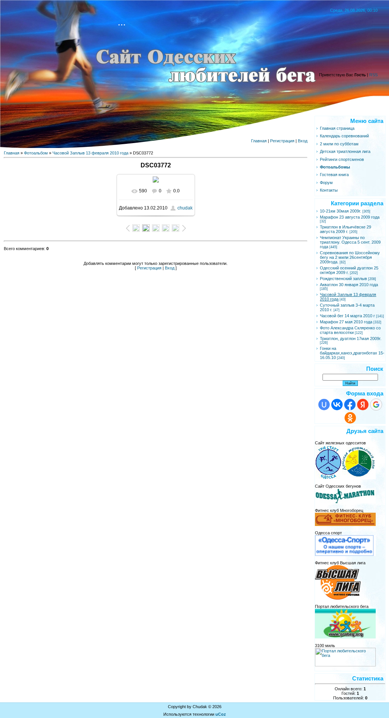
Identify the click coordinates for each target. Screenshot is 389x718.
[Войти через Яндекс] (362, 404)
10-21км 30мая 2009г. (340, 211)
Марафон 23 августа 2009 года (350, 217)
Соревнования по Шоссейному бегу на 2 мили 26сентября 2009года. (350, 257)
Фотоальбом (36, 153)
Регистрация (282, 141)
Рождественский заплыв (343, 278)
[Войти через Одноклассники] (350, 418)
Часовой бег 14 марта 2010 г (347, 315)
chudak (185, 208)
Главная (259, 141)
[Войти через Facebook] (350, 404)
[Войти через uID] (324, 404)
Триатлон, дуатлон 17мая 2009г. (350, 338)
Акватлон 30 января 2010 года (349, 284)
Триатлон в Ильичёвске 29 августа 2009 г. (345, 229)
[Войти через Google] (376, 404)
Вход (302, 141)
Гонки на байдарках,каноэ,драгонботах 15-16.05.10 (352, 353)
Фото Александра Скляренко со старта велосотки (350, 330)
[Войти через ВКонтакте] (337, 404)
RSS (373, 74)
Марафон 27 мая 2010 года (346, 322)
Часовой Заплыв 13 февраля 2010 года (90, 153)
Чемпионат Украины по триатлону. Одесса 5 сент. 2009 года (350, 242)
